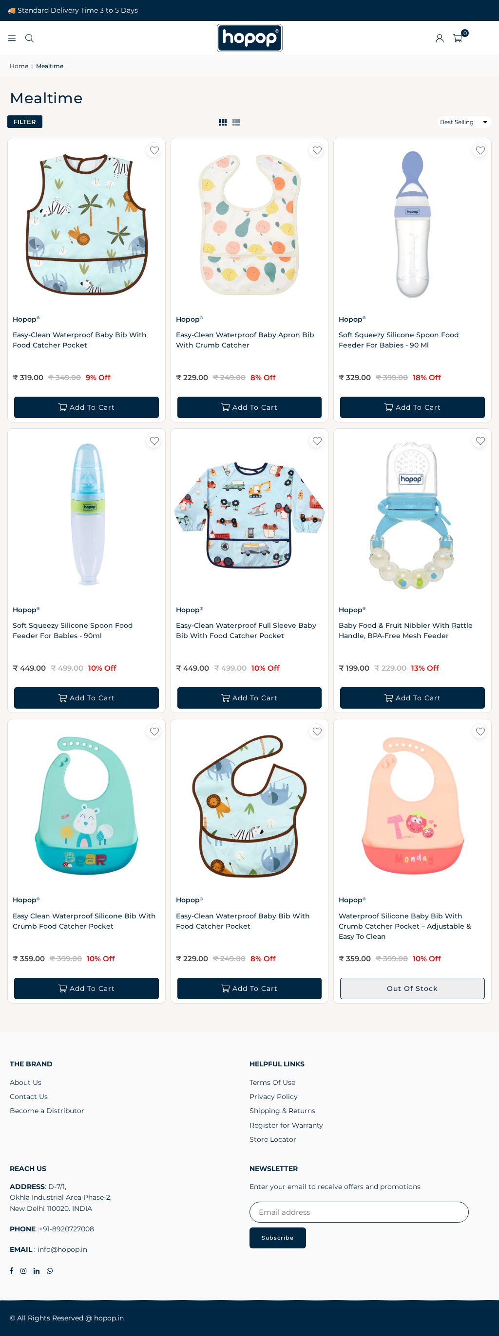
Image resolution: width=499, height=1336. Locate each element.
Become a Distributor (47, 1110)
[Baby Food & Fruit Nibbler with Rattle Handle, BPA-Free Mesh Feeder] (412, 515)
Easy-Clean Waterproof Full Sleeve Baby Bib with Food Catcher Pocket (246, 630)
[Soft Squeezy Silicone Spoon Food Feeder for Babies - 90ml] (86, 515)
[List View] (236, 121)
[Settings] (439, 38)
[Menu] (11, 37)
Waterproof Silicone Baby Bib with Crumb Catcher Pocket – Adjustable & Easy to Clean (405, 926)
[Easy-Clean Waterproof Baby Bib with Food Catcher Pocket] (86, 224)
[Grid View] (223, 121)
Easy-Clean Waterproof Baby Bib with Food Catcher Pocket (80, 339)
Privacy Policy (274, 1096)
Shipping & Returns (282, 1110)
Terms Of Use (272, 1082)
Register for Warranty (286, 1125)
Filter (25, 122)
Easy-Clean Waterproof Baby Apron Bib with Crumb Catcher (245, 339)
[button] (457, 38)
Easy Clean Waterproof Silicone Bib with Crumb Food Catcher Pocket (84, 921)
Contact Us (29, 1096)
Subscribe (278, 1237)
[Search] (29, 37)
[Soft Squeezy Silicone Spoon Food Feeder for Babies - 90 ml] (412, 224)
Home (19, 66)
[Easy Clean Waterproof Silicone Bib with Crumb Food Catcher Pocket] (86, 805)
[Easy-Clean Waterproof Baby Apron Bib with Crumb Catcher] (249, 224)
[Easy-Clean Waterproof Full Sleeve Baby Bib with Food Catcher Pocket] (249, 515)
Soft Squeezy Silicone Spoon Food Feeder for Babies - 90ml (73, 630)
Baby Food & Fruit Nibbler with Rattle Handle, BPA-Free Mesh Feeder (406, 630)
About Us (25, 1082)
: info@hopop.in (59, 1249)
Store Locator (273, 1139)
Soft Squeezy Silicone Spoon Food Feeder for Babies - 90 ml (399, 339)
